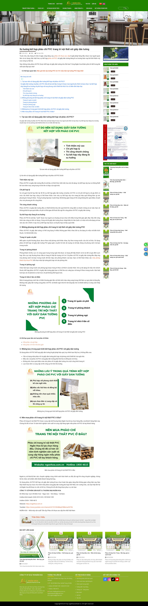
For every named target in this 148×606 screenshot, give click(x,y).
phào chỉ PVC (52, 58)
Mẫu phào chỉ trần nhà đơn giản (33, 345)
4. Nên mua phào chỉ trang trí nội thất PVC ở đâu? (37, 111)
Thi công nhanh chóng (30, 93)
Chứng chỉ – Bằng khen (83, 589)
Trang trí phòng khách (30, 102)
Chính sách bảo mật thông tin (84, 581)
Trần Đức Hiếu (38, 517)
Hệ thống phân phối (101, 8)
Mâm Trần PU (79, 8)
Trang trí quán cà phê (29, 100)
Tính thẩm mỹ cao (28, 89)
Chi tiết (113, 71)
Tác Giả (79, 598)
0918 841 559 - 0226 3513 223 (61, 586)
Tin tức (88, 3)
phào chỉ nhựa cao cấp (62, 56)
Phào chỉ (41, 8)
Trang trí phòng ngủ (29, 104)
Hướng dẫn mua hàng (82, 587)
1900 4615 (56, 588)
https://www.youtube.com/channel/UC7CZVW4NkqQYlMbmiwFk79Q (49, 507)
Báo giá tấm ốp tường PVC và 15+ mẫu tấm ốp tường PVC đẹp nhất (60, 71)
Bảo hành (79, 592)
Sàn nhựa (89, 8)
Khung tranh (67, 8)
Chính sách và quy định (83, 584)
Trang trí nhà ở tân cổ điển (31, 107)
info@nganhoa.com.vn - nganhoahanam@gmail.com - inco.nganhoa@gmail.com (56, 593)
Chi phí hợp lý (27, 91)
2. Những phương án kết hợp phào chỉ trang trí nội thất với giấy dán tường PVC (47, 98)
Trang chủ (51, 3)
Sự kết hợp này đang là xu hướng (33, 95)
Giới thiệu (59, 3)
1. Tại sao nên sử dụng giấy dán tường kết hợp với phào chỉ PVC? (43, 81)
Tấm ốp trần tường (28, 8)
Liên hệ (94, 3)
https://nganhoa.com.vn (34, 504)
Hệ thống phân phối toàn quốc (85, 578)
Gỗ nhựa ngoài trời (53, 8)
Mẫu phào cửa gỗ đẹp (30, 342)
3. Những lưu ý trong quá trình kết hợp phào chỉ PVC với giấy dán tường (45, 109)
